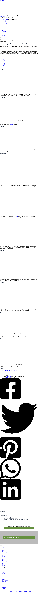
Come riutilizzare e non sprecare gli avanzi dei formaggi (11, 518)
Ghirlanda (4, 60)
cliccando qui (13, 375)
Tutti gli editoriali (2, 511)
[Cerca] (12, 17)
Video (3, 574)
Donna (3, 30)
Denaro (6, 22)
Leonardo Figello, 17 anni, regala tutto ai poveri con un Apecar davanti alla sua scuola (15, 519)
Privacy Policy (4, 589)
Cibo (5, 21)
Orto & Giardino (4, 32)
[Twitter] (19, 418)
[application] (8, 19)
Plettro (3, 59)
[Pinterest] (19, 447)
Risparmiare (3, 33)
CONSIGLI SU (5, 19)
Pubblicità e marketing (5, 588)
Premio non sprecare (3, 530)
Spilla (3, 66)
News (3, 548)
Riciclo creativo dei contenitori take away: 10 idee (9, 371)
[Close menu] (1, 545)
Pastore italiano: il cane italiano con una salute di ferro (10, 517)
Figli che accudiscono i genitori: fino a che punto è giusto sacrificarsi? (13, 520)
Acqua (6, 20)
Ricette (3, 553)
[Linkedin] (19, 489)
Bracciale (4, 63)
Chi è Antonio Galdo (5, 580)
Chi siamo (3, 579)
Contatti (3, 586)
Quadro (3, 65)
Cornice (4, 64)
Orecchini (4, 62)
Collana (3, 61)
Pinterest (13, 377)
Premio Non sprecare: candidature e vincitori (12, 537)
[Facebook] (19, 388)
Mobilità (3, 572)
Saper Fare (3, 35)
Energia (6, 23)
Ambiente (3, 28)
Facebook (6, 377)
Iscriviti (19, 527)
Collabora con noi (4, 587)
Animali (3, 29)
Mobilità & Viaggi (4, 31)
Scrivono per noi (4, 581)
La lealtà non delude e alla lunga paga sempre (20, 507)
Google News (9, 376)
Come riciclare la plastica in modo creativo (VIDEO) (9, 370)
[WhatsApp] (19, 468)
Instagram (9, 377)
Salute (3, 34)
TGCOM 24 (14, 14)
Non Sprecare (2, 547)
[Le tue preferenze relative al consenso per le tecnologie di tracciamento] (1, 448)
